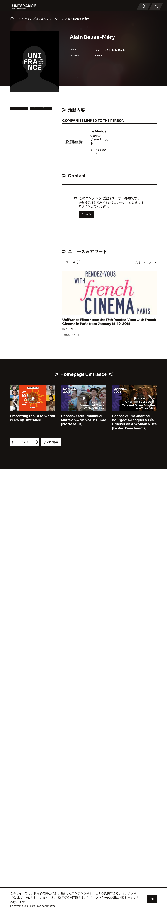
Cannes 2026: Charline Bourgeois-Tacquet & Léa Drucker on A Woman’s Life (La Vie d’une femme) (87, 422)
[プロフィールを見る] (156, 6)
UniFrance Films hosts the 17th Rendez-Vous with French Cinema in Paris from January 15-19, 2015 (109, 322)
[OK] (152, 899)
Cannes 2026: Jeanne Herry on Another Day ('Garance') (134, 420)
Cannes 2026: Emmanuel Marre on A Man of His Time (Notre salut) (36, 420)
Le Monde (120, 50)
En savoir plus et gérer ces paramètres (33, 905)
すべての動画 (51, 442)
